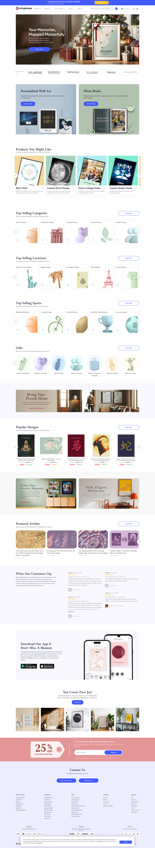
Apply (116, 8)
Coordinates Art (19, 804)
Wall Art (47, 8)
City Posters (47, 799)
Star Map (18, 801)
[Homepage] (24, 8)
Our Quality (106, 801)
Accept (125, 842)
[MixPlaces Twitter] (122, 833)
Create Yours (27, 104)
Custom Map (75, 589)
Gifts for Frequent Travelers (78, 806)
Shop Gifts (39, 49)
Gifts (70, 8)
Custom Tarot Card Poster (116, 605)
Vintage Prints (47, 818)
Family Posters (47, 804)
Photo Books (59, 8)
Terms (132, 808)
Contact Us (134, 799)
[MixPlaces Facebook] (129, 833)
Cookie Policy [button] (100, 841)
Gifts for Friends (75, 808)
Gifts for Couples (75, 799)
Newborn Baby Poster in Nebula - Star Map (102, 459)
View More (128, 213)
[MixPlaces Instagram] (126, 833)
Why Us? (105, 799)
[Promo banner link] (77, 401)
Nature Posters (47, 812)
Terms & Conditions (107, 758)
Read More (81, 830)
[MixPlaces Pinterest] (133, 833)
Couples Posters (48, 801)
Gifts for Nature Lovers (76, 814)
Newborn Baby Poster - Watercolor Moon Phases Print (127, 459)
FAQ (132, 797)
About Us (105, 797)
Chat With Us (68, 780)
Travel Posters (47, 816)
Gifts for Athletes (75, 797)
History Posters (47, 806)
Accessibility (134, 812)
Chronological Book (20, 797)
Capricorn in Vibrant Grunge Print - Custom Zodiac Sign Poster (52, 459)
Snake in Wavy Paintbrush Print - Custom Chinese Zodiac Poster (77, 459)
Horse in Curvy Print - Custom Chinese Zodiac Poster (27, 459)
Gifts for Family (74, 804)
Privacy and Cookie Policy (94, 758)
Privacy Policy (134, 806)
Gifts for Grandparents (76, 810)
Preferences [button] (39, 843)
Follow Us (77, 702)
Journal (105, 804)
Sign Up (113, 752)
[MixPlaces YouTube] (137, 833)
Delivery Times (135, 801)
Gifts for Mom (74, 812)
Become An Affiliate (108, 806)
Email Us (89, 780)
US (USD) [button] (126, 8)
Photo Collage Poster (21, 810)
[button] (15, 175)
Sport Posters (47, 814)
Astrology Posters (48, 797)
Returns (133, 804)
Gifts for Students (75, 816)
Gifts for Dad (74, 801)
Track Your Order (135, 810)
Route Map (18, 808)
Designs (36, 8)
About (79, 8)
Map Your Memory (100, 2)
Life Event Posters (48, 810)
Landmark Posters (48, 808)
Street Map (18, 806)
